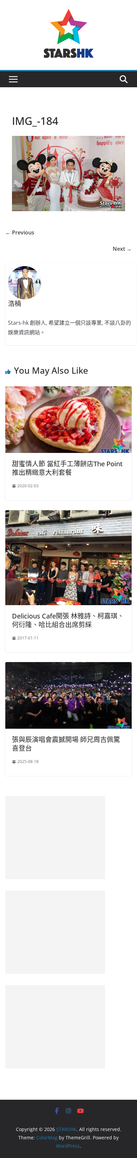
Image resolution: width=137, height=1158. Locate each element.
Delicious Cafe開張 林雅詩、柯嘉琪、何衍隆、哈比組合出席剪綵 (68, 620)
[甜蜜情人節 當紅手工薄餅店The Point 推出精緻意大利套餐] (68, 391)
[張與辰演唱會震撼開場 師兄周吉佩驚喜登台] (68, 666)
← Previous (19, 232)
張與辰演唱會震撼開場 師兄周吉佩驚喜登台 (66, 744)
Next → (122, 248)
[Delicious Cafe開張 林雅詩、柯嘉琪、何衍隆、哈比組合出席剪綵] (68, 515)
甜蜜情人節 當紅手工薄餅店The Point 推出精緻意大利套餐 (67, 468)
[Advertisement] (55, 837)
